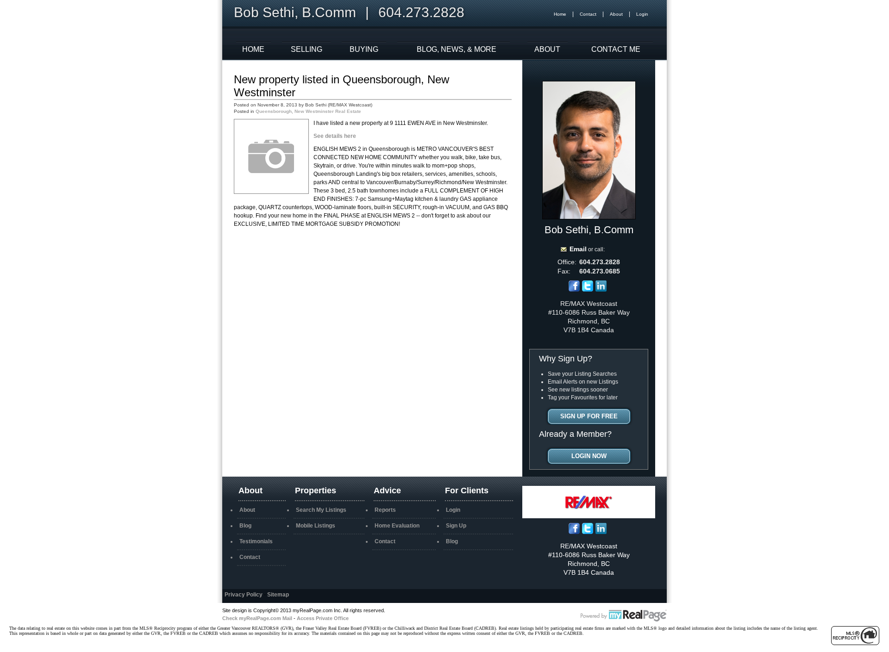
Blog (245, 525)
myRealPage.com (624, 616)
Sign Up (456, 525)
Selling (306, 49)
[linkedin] (601, 289)
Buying (364, 49)
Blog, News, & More (456, 49)
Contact (588, 14)
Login (642, 14)
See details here (334, 136)
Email (578, 249)
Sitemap (278, 594)
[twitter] (587, 289)
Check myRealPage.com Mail (257, 618)
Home (560, 14)
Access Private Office (323, 618)
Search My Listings (321, 510)
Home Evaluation (397, 525)
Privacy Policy (244, 594)
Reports (385, 510)
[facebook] (574, 289)
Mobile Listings (315, 525)
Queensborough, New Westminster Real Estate (308, 111)
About (616, 14)
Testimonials (256, 541)
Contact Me (615, 49)
